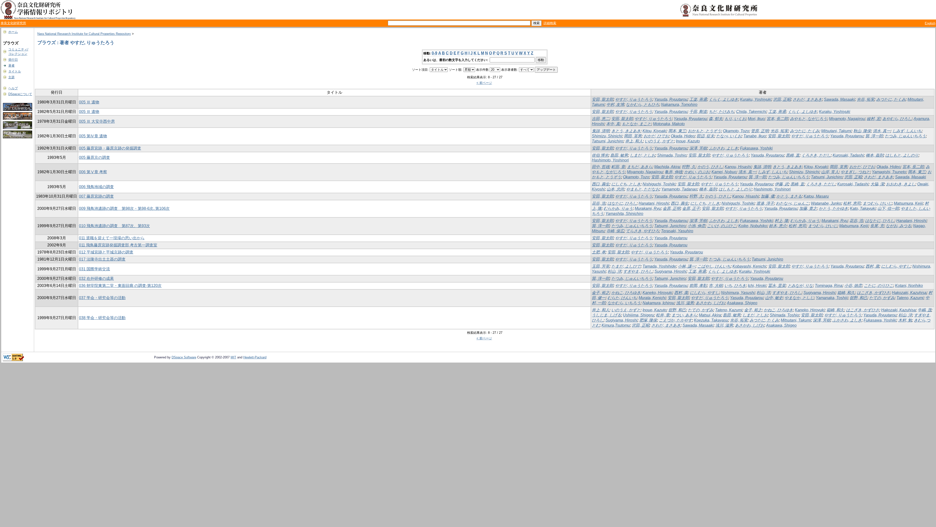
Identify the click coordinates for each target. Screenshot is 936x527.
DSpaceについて (20, 94)
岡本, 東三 (677, 131)
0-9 (434, 53)
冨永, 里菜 (777, 286)
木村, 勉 (905, 320)
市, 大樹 (715, 286)
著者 (11, 65)
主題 (11, 77)
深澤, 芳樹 (698, 148)
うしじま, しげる (606, 315)
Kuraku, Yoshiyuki (755, 99)
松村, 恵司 (852, 203)
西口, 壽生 (600, 184)
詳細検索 (550, 23)
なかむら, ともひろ (642, 104)
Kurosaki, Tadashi (848, 155)
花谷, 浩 (598, 203)
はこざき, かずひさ (873, 293)
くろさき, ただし (816, 155)
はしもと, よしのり (901, 155)
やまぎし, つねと (855, 172)
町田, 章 (618, 167)
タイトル (14, 71)
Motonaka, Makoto (669, 124)
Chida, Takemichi (751, 112)
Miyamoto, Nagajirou (847, 119)
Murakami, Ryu (648, 208)
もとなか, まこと (636, 124)
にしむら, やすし (895, 266)
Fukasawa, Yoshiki (756, 148)
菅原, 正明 (760, 131)
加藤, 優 (767, 196)
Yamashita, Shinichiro (624, 214)
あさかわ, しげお (710, 303)
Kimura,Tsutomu (616, 325)
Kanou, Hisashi (738, 167)
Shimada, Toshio (671, 155)
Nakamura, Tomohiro (679, 104)
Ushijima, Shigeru (638, 315)
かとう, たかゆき (833, 208)
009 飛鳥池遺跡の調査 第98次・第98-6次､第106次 (124, 208)
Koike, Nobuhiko (752, 226)
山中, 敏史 (774, 298)
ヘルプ (13, 88)
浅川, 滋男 (685, 303)
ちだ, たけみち (721, 112)
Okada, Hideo (683, 136)
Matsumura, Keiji (908, 203)
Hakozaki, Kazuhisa (909, 293)
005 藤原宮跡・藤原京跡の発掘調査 (110, 148)
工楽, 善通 (698, 99)
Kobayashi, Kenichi (749, 266)
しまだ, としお (642, 155)
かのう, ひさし (710, 167)
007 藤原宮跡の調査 (96, 196)
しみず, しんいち (907, 131)
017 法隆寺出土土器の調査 (102, 259)
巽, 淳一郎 (874, 136)
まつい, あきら (684, 315)
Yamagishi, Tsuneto (889, 172)
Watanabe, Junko (826, 203)
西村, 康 (872, 266)
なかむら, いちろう (624, 303)
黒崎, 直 (793, 155)
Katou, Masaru (816, 196)
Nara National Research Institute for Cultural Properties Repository (84, 34)
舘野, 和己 (858, 298)
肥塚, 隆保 (648, 320)
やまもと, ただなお (642, 189)
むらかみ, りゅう (618, 208)
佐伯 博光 (600, 155)
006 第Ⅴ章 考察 (93, 172)
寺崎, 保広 (615, 231)
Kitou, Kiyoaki (654, 131)
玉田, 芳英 (600, 266)
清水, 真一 (881, 131)
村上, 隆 (781, 221)
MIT (233, 357)
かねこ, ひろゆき (626, 293)
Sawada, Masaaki (839, 99)
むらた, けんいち (622, 298)
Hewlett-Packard (254, 357)
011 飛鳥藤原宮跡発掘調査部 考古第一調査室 (118, 245)
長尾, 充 (877, 226)
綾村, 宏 (873, 119)
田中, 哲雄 (600, 167)
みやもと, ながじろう (808, 119)
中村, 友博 (615, 104)
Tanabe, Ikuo (754, 136)
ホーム (13, 32)
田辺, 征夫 (705, 136)
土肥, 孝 (598, 252)
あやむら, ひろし (897, 119)
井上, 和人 (634, 141)
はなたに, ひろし (622, 203)
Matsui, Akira (710, 315)
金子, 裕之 (600, 293)
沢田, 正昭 (782, 99)
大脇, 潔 (877, 184)
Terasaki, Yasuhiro (677, 231)
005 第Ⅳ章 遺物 (93, 136)
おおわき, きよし (900, 184)
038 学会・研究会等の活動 (102, 318)
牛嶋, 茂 (924, 310)
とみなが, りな (800, 286)
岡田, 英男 (633, 136)
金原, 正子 (691, 208)
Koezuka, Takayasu (711, 320)
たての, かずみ (882, 298)
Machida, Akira (667, 167)
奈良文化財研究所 (13, 23)
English (930, 23)
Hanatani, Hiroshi (654, 203)
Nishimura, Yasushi (738, 293)
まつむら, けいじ (877, 203)
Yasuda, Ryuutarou (670, 99)
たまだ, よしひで (626, 266)
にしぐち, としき (626, 184)
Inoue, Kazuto (688, 141)
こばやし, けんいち (714, 266)
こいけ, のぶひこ (721, 226)
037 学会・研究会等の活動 (102, 298)
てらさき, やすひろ (642, 231)
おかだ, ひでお (656, 136)
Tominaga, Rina (828, 286)
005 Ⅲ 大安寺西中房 (97, 121)
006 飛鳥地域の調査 (96, 187)
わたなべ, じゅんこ (792, 203)
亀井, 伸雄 (673, 172)
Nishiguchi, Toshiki (659, 184)
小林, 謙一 (686, 266)
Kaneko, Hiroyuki (657, 293)
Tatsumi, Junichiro (607, 141)
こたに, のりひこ (878, 286)
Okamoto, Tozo (736, 131)
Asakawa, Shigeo (742, 303)
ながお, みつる (898, 226)
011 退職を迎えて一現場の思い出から (112, 238)
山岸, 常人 (830, 172)
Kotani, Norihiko (909, 286)
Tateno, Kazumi (910, 298)
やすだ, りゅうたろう (633, 99)
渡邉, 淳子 (765, 203)
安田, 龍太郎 (602, 99)
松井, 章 (663, 315)
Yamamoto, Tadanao (679, 189)
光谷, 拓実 (865, 99)
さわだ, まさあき (807, 99)
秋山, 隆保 (862, 131)
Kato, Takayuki (863, 208)
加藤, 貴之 (808, 208)
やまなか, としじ (799, 298)
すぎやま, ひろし (638, 271)
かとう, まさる (789, 196)
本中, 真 (613, 124)
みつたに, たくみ (891, 99)
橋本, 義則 (874, 155)
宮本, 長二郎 (777, 119)
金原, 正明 (671, 208)
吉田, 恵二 (600, 119)
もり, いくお (735, 119)
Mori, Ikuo (756, 119)
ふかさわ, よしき (723, 148)
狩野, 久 (688, 167)
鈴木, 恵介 (778, 226)
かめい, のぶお (697, 172)
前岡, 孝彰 (698, 286)
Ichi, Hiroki (757, 286)
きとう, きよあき (626, 131)
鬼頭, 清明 (600, 131)
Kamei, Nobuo (724, 172)
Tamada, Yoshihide (659, 266)
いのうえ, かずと (659, 141)
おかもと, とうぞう (704, 131)
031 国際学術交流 (94, 269)
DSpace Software (184, 357)
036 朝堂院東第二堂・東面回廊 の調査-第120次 (120, 286)
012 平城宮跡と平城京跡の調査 (106, 252)
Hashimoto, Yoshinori (610, 160)
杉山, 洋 (614, 271)
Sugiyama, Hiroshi (670, 271)
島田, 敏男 (619, 155)
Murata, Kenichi (652, 298)
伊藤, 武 (782, 184)
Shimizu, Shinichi (607, 136)
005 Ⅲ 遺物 (89, 102)
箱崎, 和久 (846, 293)
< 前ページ (484, 83)
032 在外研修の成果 (96, 278)
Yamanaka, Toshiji (832, 298)
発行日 (13, 59)
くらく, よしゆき (723, 99)
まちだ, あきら (639, 167)
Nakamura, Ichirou (658, 303)
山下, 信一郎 (888, 208)
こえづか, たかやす (675, 320)
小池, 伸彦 (696, 226)
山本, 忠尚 (615, 189)
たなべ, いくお (728, 136)
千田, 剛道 (698, 112)
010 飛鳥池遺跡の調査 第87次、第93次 (114, 226)
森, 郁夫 (715, 119)
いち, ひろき (735, 286)
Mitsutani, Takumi (836, 131)
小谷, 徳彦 (853, 286)
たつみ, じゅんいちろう (905, 136)
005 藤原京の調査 (94, 157)
